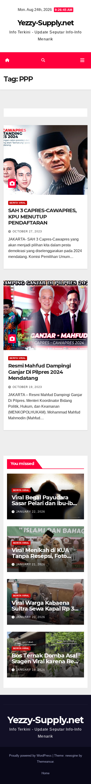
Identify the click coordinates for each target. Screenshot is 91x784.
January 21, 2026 (30, 564)
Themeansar (45, 761)
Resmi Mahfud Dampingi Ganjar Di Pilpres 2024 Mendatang (39, 372)
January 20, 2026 (30, 617)
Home (45, 773)
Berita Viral (18, 203)
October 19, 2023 (27, 387)
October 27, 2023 (27, 231)
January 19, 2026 (30, 669)
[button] (43, 60)
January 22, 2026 (30, 511)
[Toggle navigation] (82, 60)
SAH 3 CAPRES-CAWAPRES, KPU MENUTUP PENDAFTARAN (42, 216)
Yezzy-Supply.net (46, 23)
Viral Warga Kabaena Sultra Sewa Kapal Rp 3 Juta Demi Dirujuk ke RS (45, 608)
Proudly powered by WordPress (30, 755)
